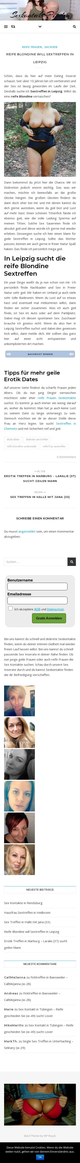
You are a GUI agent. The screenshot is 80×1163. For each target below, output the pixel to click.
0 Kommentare (66, 457)
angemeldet (26, 531)
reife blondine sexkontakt (21, 446)
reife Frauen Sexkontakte (57, 398)
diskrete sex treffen (37, 439)
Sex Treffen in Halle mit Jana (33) (27, 922)
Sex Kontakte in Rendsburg (23, 903)
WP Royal (49, 1136)
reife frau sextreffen (54, 446)
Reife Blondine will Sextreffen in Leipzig (31, 931)
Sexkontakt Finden (40, 14)
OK (40, 1157)
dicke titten (13, 439)
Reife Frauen (32, 47)
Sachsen (51, 47)
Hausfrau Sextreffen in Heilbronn (27, 912)
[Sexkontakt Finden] (40, 1105)
